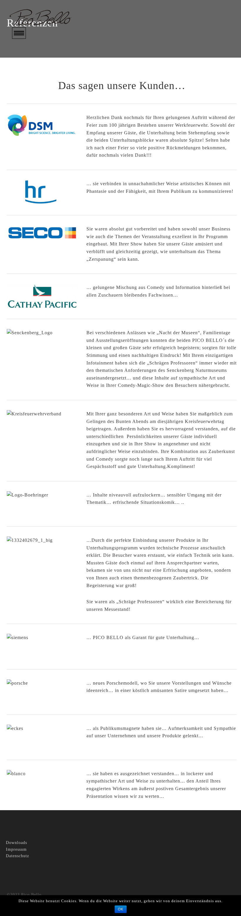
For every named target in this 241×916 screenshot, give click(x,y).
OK (120, 909)
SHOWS (21, 70)
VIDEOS (21, 78)
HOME (19, 53)
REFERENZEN (29, 95)
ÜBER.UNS (25, 61)
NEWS (19, 87)
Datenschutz (17, 856)
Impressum (16, 849)
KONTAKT (24, 112)
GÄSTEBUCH (27, 104)
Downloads (16, 842)
